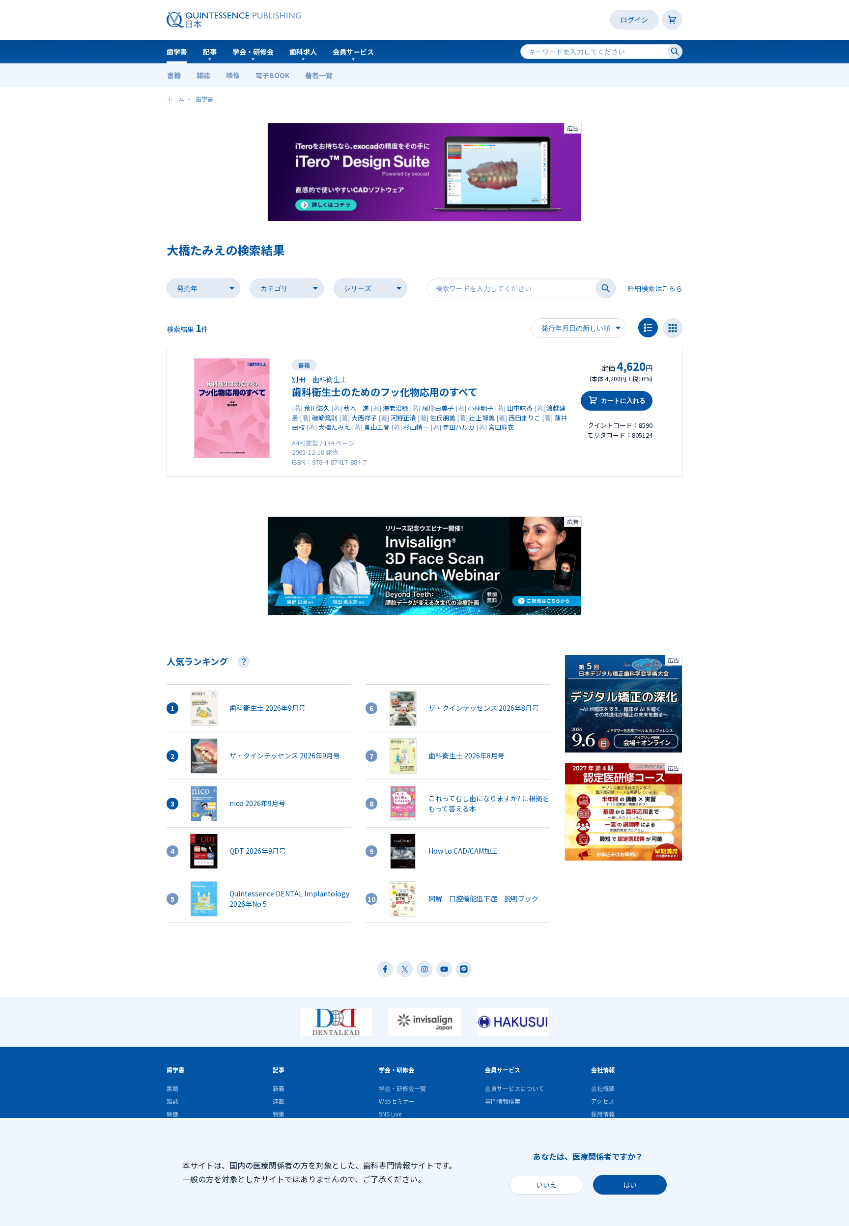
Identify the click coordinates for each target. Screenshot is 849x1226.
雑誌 (203, 75)
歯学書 (177, 51)
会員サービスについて (514, 1088)
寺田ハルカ (459, 427)
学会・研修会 (253, 51)
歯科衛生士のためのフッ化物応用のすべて (385, 392)
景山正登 (377, 427)
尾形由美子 (438, 408)
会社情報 (603, 1069)
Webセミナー (397, 1101)
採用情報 (603, 1114)
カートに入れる (623, 400)
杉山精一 (416, 427)
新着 (278, 1088)
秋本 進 (356, 408)
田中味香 (520, 408)
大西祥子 (364, 417)
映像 (233, 75)
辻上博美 (482, 417)
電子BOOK (272, 75)
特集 (278, 1114)
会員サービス (353, 51)
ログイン (634, 20)
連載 (278, 1101)
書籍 (174, 75)
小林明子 (480, 408)
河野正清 (403, 417)
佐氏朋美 (442, 417)
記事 (210, 51)
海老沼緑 (395, 408)
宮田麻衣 (501, 427)
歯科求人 (303, 51)
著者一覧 (319, 75)
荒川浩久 (317, 408)
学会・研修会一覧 (402, 1088)
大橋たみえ (334, 427)
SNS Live (390, 1114)
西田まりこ (524, 417)
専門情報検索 (502, 1101)
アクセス (602, 1101)
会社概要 (603, 1088)
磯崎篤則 (325, 417)
